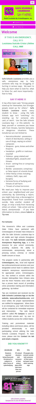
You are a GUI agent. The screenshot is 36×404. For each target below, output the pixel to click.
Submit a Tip (18, 23)
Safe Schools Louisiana (18, 398)
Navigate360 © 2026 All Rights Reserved (18, 400)
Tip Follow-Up (18, 27)
